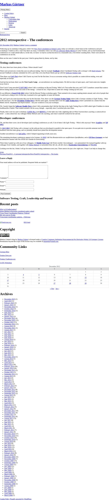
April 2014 (8, 363)
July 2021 (7, 332)
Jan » (57, 289)
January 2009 (8, 478)
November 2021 (9, 328)
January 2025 (8, 305)
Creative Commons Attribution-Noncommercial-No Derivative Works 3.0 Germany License (72, 239)
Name (2, 182)
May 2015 (7, 355)
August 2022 (8, 326)
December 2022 (9, 318)
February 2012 (9, 407)
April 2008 (8, 493)
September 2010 (9, 439)
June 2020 (7, 336)
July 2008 (7, 488)
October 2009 (9, 461)
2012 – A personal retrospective (15, 154)
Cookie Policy (9, 13)
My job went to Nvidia (7, 215)
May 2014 (7, 361)
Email (2, 186)
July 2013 (7, 378)
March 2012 (8, 405)
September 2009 (9, 463)
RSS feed (27, 222)
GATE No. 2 (31, 112)
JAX (44, 137)
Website (2, 190)
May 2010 (7, 447)
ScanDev (99, 123)
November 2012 (9, 391)
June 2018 (7, 337)
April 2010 (8, 449)
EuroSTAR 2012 (18, 93)
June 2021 (7, 334)
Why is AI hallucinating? (8, 209)
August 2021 (8, 330)
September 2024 (9, 311)
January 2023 (8, 316)
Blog (6, 15)
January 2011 (8, 432)
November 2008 (9, 480)
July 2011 (7, 420)
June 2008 (7, 489)
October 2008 (9, 482)
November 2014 (9, 357)
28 (70, 283)
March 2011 (8, 428)
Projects (11, 23)
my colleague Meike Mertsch (66, 51)
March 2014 (8, 364)
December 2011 (9, 411)
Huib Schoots (96, 71)
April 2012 (8, 403)
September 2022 (9, 324)
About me (12, 27)
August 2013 (8, 376)
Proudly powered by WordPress (20, 499)
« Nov (52, 289)
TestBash (56, 71)
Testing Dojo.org (5, 255)
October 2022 (9, 322)
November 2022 (9, 320)
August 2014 (8, 359)
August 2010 (8, 441)
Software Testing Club (73, 73)
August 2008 (8, 486)
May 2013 (7, 380)
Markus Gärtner (12, 4)
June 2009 (7, 468)
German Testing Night (62, 99)
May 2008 (7, 491)
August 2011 (8, 418)
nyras (2, 152)
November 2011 (9, 413)
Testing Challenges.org (7, 259)
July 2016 (7, 341)
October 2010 (9, 438)
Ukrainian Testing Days (25, 101)
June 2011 (7, 422)
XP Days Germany (95, 137)
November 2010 (9, 436)
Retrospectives (5, 35)
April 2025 (8, 301)
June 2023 (7, 312)
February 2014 (9, 366)
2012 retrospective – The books (44, 154)
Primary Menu (5, 9)
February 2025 (9, 303)
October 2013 (9, 372)
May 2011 (7, 424)
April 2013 (8, 382)
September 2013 (9, 374)
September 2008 (9, 484)
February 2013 (9, 386)
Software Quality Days (23, 106)
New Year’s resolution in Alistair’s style (47, 49)
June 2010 (7, 445)
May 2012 (7, 401)
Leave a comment (31, 45)
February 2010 (9, 453)
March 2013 (8, 384)
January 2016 (8, 347)
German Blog (4, 252)
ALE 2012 (6, 128)
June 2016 (7, 343)
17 (8, 280)
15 (85, 277)
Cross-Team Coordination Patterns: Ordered (14, 213)
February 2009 (9, 476)
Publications (13, 21)
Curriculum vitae (14, 19)
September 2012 (9, 393)
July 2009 (7, 466)
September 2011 (9, 416)
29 (85, 283)
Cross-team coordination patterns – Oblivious (15, 217)
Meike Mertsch (34, 145)
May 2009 (7, 470)
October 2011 (8, 414)
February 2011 (9, 430)
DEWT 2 (43, 112)
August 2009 (8, 464)
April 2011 (7, 426)
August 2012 (8, 395)
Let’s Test (14, 76)
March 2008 (8, 495)
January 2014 (8, 368)
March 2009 (8, 474)
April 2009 (8, 472)
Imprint (6, 29)
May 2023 (7, 314)
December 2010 (9, 434)
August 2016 (8, 339)
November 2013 (9, 370)
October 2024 (9, 309)
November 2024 (9, 307)
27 (54, 283)
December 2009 (9, 457)
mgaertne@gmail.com (50, 241)
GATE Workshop (6, 263)
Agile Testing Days (72, 101)
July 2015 (7, 351)
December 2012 (9, 389)
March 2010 (8, 451)
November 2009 (9, 459)
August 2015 (8, 349)
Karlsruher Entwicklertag (78, 145)
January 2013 (8, 388)
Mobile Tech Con (43, 143)
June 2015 (7, 353)
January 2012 (8, 409)
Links (10, 25)
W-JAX (94, 145)
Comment (4, 178)
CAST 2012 (23, 87)
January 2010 (8, 455)
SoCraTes (22, 134)
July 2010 (7, 443)
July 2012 (7, 397)
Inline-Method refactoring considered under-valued (17, 211)
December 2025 (9, 299)
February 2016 (9, 345)
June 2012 (7, 399)
